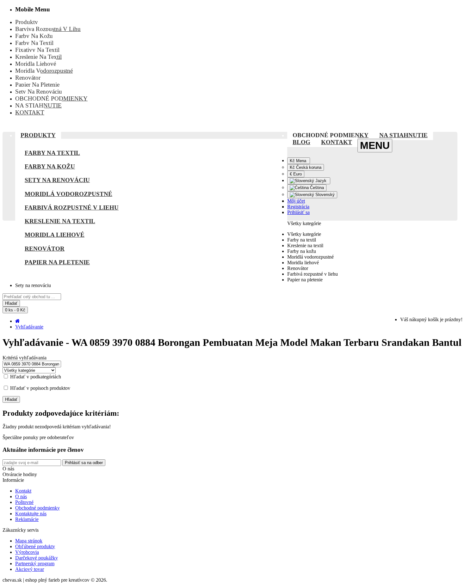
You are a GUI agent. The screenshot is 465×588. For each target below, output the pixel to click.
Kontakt (23, 490)
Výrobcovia (27, 552)
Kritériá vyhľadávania (24, 357)
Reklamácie (27, 519)
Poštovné (24, 502)
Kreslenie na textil (60, 221)
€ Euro (296, 174)
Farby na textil (52, 153)
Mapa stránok (28, 540)
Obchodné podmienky (37, 508)
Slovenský (324, 194)
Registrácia (298, 206)
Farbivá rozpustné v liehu (72, 207)
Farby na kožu (50, 166)
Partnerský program (34, 563)
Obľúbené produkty (35, 546)
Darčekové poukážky (36, 557)
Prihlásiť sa (298, 212)
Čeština (316, 187)
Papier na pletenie (57, 262)
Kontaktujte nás (30, 513)
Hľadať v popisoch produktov (39, 388)
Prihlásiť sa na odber (84, 462)
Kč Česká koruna (305, 167)
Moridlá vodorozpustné (68, 194)
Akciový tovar (29, 569)
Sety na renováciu (57, 180)
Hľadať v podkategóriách (35, 376)
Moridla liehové (54, 234)
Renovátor (45, 248)
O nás (21, 496)
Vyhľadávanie (29, 326)
